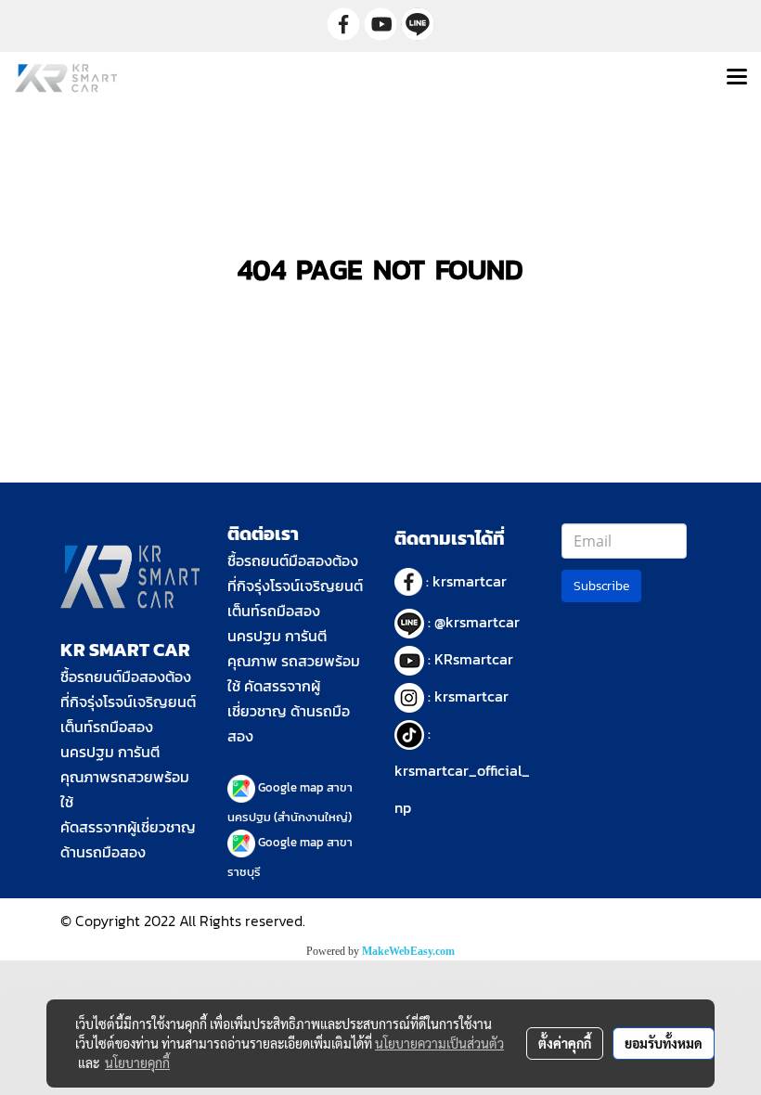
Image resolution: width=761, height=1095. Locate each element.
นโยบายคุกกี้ (137, 1062)
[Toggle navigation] (736, 78)
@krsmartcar (477, 622)
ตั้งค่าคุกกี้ (564, 1043)
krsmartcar (469, 581)
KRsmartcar (473, 659)
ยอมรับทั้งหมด (664, 1043)
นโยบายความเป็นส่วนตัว (439, 1043)
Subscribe (601, 586)
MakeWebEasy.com (408, 951)
